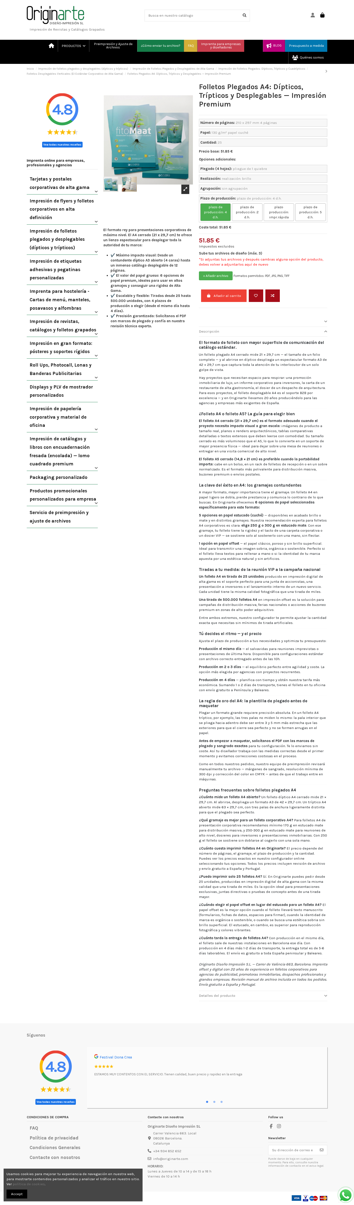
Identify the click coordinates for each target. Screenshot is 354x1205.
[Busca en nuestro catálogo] (244, 15)
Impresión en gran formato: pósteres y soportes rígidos (61, 348)
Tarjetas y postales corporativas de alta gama (60, 183)
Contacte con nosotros (55, 1157)
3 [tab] (221, 1102)
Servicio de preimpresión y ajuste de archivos (59, 517)
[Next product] (326, 71)
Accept (17, 1194)
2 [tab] (214, 1102)
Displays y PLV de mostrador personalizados (61, 391)
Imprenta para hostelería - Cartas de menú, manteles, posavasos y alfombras (60, 299)
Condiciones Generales (55, 1147)
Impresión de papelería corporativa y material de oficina (58, 417)
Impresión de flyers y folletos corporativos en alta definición (62, 209)
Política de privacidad (54, 1138)
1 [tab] (207, 1102)
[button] (73, 46)
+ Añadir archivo (215, 276)
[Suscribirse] (321, 1150)
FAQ (34, 1128)
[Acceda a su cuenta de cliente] (313, 15)
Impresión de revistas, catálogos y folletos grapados (63, 326)
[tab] (263, 322)
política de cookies (29, 1184)
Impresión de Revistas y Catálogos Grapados (67, 29)
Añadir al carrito (227, 296)
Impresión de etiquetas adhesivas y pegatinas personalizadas (56, 269)
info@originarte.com (170, 1159)
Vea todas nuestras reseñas (62, 144)
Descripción (209, 331)
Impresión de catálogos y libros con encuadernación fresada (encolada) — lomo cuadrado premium (60, 451)
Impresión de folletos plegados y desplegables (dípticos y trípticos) (57, 239)
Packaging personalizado (58, 477)
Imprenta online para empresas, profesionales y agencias (56, 162)
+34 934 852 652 (167, 1151)
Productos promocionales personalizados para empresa (63, 495)
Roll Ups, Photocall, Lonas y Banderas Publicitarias (61, 369)
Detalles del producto (217, 995)
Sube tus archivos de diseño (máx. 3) (230, 253)
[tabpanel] (207, 1067)
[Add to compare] (272, 295)
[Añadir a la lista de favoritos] (256, 295)
